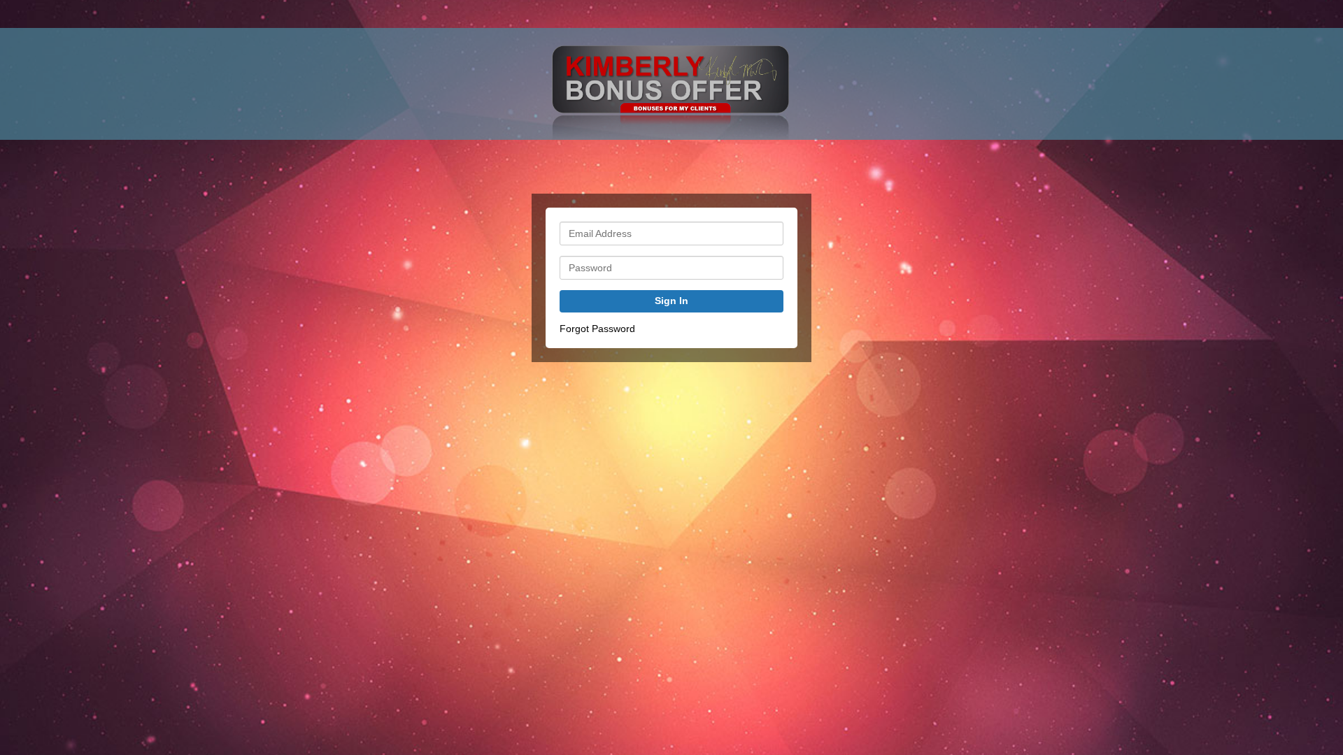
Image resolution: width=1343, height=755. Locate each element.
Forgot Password (597, 328)
